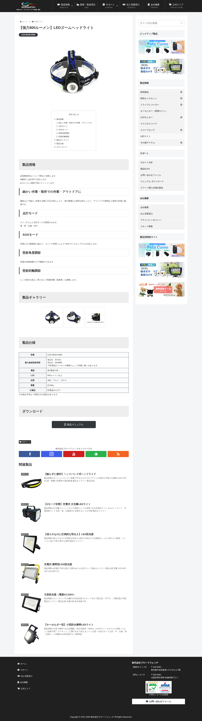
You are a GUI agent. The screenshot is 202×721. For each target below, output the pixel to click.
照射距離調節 (64, 137)
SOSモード (63, 130)
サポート (24, 670)
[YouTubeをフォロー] (73, 454)
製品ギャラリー (62, 140)
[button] (181, 23)
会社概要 (24, 682)
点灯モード (63, 126)
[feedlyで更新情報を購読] (96, 454)
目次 (71, 114)
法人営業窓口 (26, 676)
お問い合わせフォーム (160, 701)
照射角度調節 (64, 133)
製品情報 (60, 119)
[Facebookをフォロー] (29, 454)
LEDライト (26, 442)
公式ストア (25, 688)
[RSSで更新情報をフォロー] (118, 454)
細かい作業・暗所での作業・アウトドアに (75, 123)
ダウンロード (61, 147)
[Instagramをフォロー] (51, 454)
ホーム (23, 664)
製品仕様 (60, 144)
